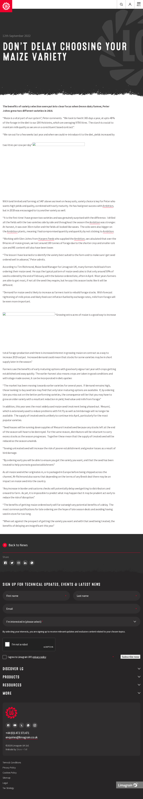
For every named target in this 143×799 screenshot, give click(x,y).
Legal (5, 782)
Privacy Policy (9, 767)
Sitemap (6, 777)
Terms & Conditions (12, 762)
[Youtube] (15, 725)
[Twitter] (21, 725)
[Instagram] (34, 725)
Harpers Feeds (46, 238)
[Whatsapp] (28, 725)
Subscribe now (130, 656)
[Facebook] (8, 725)
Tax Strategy (8, 788)
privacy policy (39, 657)
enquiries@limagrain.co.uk (22, 737)
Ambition (108, 205)
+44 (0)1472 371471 (17, 733)
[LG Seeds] (6, 6)
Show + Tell (22, 749)
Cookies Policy (10, 772)
